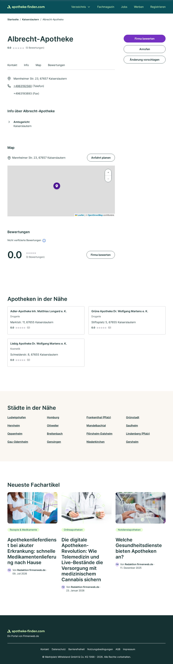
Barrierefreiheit (76, 649)
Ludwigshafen (16, 417)
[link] (45, 320)
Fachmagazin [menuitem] (105, 6)
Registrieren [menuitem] (158, 6)
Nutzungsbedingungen (100, 649)
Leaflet (80, 215)
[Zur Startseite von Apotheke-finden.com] (26, 7)
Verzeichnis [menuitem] (78, 6)
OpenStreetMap (95, 215)
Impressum (129, 649)
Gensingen (54, 441)
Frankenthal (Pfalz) (98, 417)
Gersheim (132, 441)
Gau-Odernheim (17, 441)
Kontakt (45, 649)
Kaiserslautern (30, 19)
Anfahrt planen (101, 157)
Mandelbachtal (96, 425)
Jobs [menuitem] (124, 6)
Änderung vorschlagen (144, 59)
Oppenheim (14, 433)
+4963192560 (23, 86)
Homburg (53, 417)
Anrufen (144, 49)
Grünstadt (132, 417)
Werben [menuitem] (139, 6)
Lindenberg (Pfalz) (138, 433)
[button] (56, 186)
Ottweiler (53, 425)
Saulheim (132, 425)
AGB (118, 649)
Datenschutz (59, 649)
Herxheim (13, 425)
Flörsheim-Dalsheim (99, 433)
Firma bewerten (101, 254)
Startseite (13, 19)
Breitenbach (55, 433)
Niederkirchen (95, 441)
